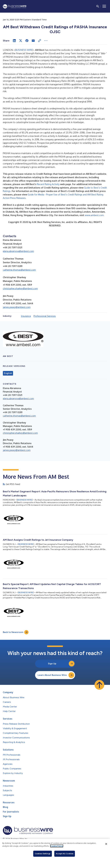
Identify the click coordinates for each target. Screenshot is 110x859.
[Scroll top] (99, 685)
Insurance (26, 316)
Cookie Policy (56, 846)
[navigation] (104, 6)
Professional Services (45, 316)
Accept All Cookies (64, 853)
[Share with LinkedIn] (14, 40)
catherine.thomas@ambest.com (19, 269)
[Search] (97, 6)
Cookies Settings (42, 853)
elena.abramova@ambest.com (18, 251)
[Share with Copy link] (39, 40)
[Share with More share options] (46, 40)
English (8, 373)
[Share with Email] (33, 40)
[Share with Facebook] (27, 40)
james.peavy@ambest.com (17, 307)
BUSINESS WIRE (24, 49)
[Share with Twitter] (20, 40)
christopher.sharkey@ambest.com (20, 288)
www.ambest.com (94, 215)
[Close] (106, 844)
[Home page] (14, 6)
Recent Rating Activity (48, 184)
